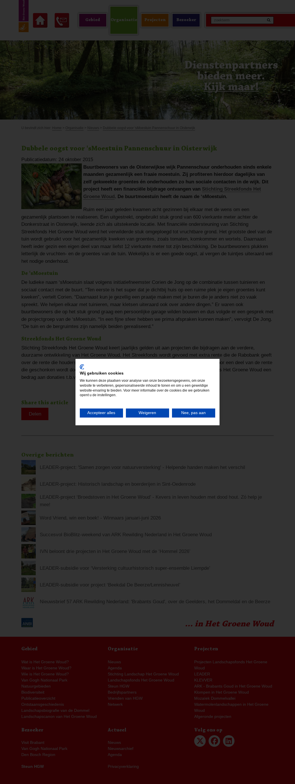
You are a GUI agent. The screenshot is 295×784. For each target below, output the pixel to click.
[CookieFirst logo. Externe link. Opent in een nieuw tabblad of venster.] (82, 366)
